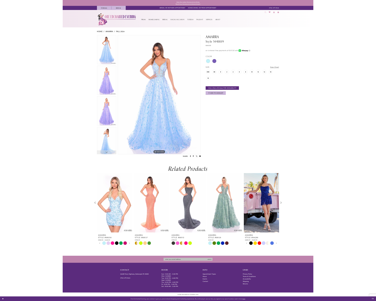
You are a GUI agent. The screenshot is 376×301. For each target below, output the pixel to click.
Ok (373, 299)
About (205, 276)
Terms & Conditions (249, 276)
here (243, 299)
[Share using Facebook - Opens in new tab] (190, 156)
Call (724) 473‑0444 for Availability (222, 88)
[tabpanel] (106, 50)
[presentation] (114, 202)
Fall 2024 (120, 31)
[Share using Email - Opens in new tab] (200, 156)
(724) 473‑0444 (125, 278)
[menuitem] (104, 8)
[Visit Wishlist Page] (270, 12)
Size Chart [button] (274, 67)
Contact (205, 281)
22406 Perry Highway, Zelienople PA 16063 (134, 274)
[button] (274, 12)
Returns (245, 284)
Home (100, 31)
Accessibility (247, 279)
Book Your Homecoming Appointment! (188, 4)
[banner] (117, 19)
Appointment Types (209, 274)
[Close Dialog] (3, 298)
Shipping (246, 281)
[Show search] (265, 12)
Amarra (109, 31)
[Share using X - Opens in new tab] (196, 156)
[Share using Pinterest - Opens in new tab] (193, 156)
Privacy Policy (247, 274)
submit (209, 259)
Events (205, 279)
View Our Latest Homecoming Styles (188, 2)
